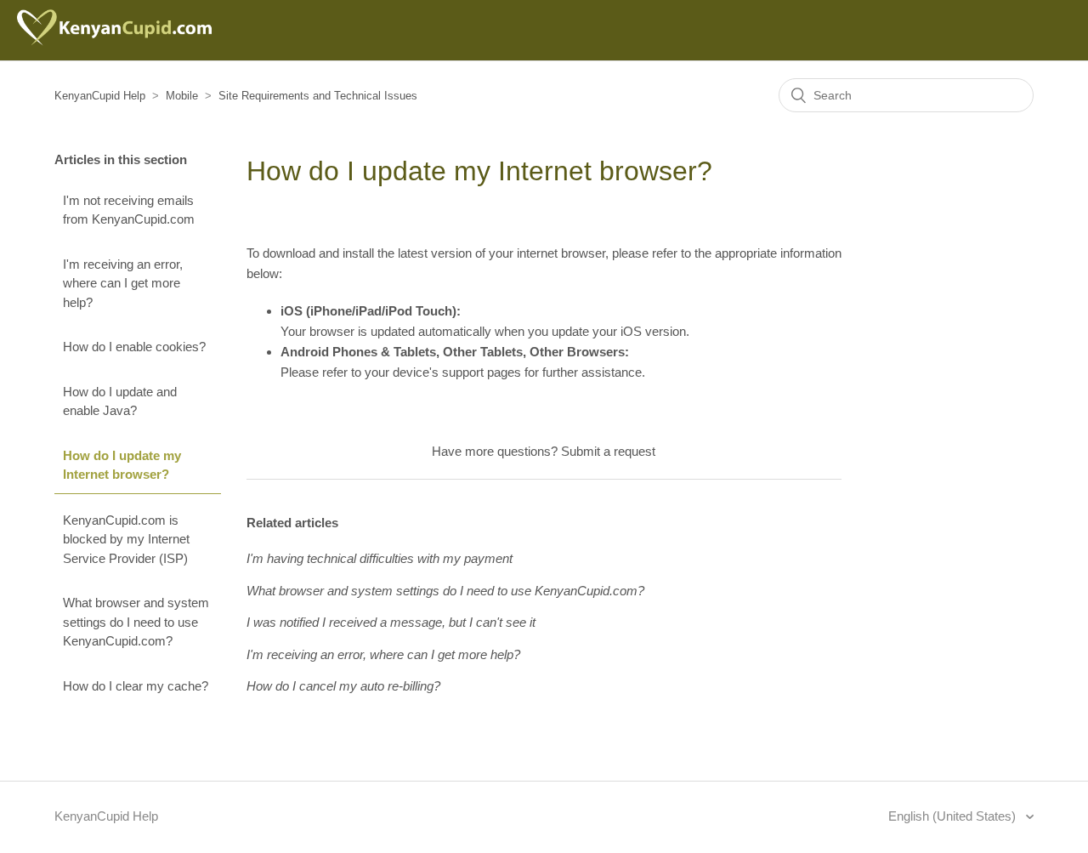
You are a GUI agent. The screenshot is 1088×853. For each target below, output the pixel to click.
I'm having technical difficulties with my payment (379, 558)
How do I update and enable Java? (120, 401)
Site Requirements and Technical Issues (317, 95)
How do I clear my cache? (135, 686)
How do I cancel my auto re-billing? (343, 686)
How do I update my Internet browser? (122, 465)
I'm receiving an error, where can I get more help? (123, 283)
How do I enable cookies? (134, 346)
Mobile (182, 95)
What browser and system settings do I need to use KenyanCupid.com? (136, 621)
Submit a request (608, 451)
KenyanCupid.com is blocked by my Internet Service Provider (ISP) (126, 539)
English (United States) (953, 816)
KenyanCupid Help (99, 95)
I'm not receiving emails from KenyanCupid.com (129, 210)
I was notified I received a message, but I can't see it (391, 622)
